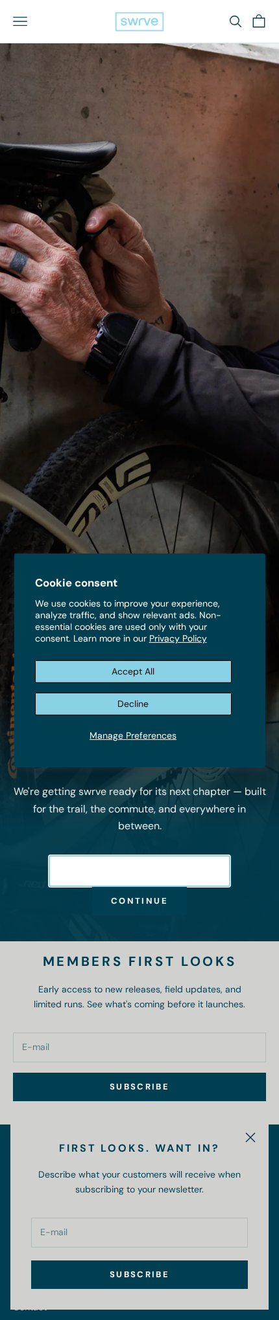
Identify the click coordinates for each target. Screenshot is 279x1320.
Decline (133, 704)
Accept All (133, 671)
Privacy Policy (178, 638)
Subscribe (139, 1274)
